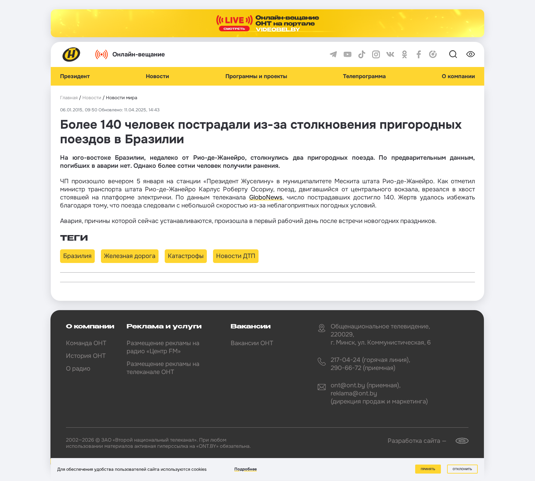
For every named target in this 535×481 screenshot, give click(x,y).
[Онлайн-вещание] (267, 23)
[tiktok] (362, 54)
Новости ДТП (235, 256)
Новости (157, 76)
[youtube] (347, 54)
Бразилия (77, 256)
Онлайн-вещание (138, 54)
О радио (78, 368)
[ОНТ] (71, 54)
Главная (69, 98)
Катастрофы (186, 256)
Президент (75, 76)
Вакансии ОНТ (252, 343)
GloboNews (265, 197)
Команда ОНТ (86, 343)
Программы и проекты (256, 76)
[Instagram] (376, 54)
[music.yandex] (433, 54)
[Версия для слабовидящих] (470, 54)
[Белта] (458, 440)
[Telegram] (333, 54)
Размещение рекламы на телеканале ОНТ (163, 368)
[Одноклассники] (404, 54)
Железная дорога (129, 256)
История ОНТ (86, 356)
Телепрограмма (364, 76)
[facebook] (419, 54)
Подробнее (245, 469)
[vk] (390, 54)
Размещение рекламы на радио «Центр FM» (163, 347)
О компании (458, 76)
